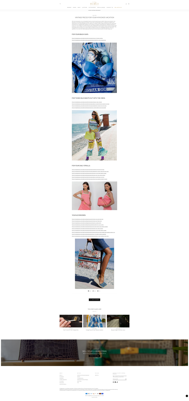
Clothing (84, 7)
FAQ (78, 382)
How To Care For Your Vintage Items (70, 330)
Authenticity (61, 378)
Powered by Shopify (94, 397)
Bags (79, 7)
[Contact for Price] (94, 352)
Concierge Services (80, 378)
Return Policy (79, 381)
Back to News (95, 299)
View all (95, 311)
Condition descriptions (63, 379)
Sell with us (97, 375)
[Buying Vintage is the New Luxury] (118, 321)
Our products (62, 376)
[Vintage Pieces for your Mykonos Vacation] (94, 321)
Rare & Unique (101, 7)
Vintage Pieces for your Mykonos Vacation (94, 330)
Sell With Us (118, 7)
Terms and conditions (63, 384)
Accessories (92, 7)
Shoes (74, 7)
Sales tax (78, 376)
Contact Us (110, 7)
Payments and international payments (83, 375)
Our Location (62, 381)
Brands (69, 7)
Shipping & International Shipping (82, 379)
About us (61, 375)
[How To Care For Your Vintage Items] (71, 321)
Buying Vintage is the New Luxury (118, 330)
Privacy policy (62, 382)
